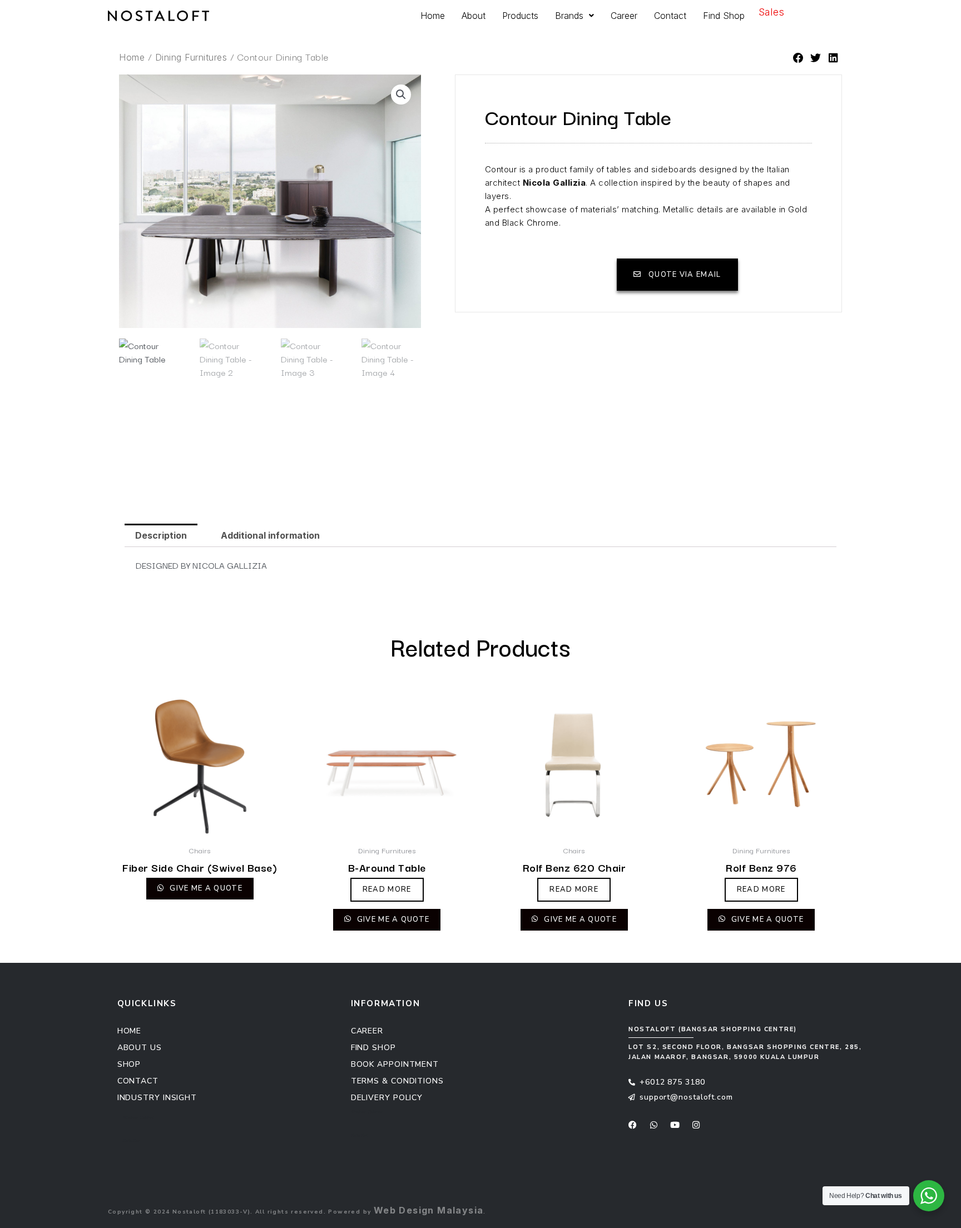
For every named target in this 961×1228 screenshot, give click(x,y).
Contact (670, 15)
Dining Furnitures (191, 57)
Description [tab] (161, 535)
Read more (387, 889)
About (474, 15)
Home (432, 15)
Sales (771, 12)
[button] (799, 59)
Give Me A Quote (204, 888)
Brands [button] (569, 15)
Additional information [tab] (270, 535)
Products (520, 15)
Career (624, 15)
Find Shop (724, 15)
